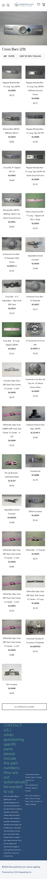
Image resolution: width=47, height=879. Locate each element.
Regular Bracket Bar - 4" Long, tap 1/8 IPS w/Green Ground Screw (35, 90)
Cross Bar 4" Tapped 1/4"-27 (11, 171)
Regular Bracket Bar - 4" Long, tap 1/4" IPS (35, 133)
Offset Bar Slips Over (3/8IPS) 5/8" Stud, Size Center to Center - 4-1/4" (11, 433)
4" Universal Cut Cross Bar (35, 345)
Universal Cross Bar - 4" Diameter (35, 300)
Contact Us (38, 801)
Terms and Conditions (32, 796)
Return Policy (29, 799)
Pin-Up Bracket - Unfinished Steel (12, 477)
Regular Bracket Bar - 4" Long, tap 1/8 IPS (12, 86)
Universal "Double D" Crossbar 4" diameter (35, 642)
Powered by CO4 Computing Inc (16, 872)
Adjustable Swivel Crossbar (35, 260)
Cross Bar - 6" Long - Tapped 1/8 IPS (11, 345)
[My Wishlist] (38, 5)
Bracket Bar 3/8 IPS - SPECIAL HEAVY (11, 133)
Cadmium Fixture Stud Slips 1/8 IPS (35, 429)
